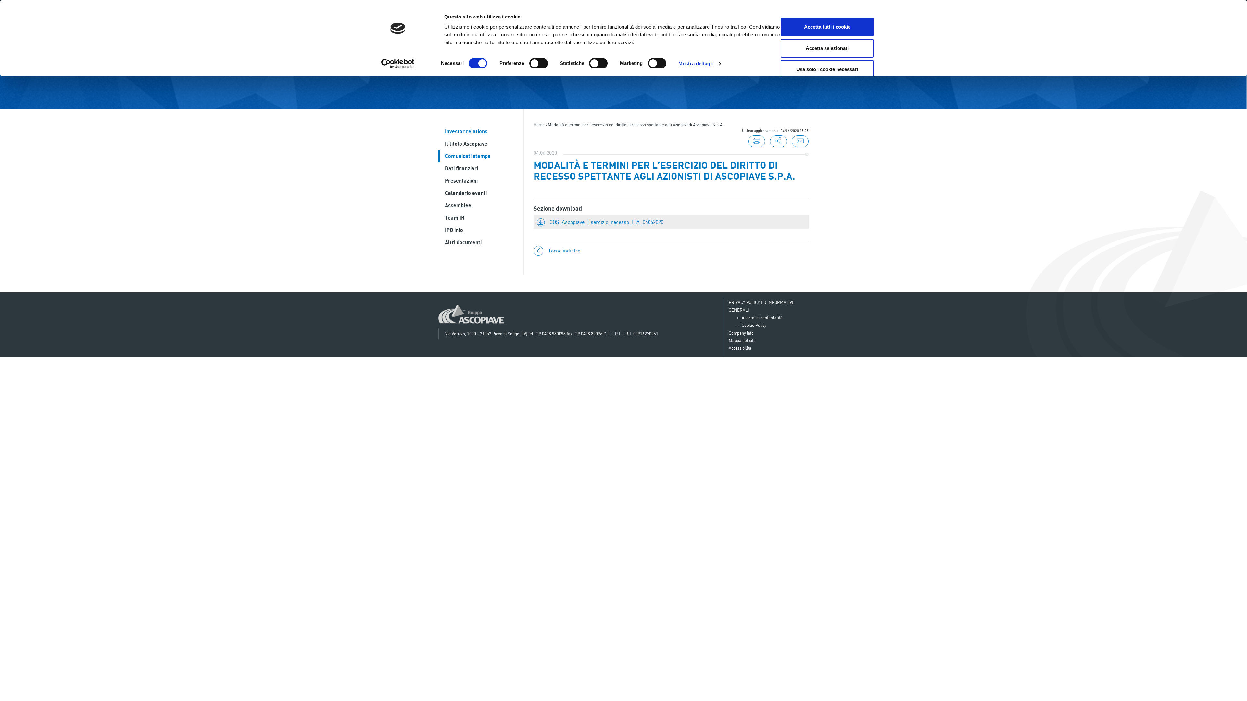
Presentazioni (461, 181)
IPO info (454, 230)
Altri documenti (463, 242)
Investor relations (466, 131)
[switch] (538, 63)
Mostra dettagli (695, 63)
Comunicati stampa (468, 156)
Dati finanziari (461, 168)
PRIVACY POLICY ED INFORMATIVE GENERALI (762, 306)
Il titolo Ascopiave (466, 144)
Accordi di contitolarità (762, 317)
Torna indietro (564, 250)
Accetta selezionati (827, 48)
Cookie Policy (754, 325)
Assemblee (458, 205)
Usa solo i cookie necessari (827, 69)
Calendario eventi (466, 193)
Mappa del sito (742, 340)
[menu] (778, 141)
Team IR (454, 218)
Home (539, 124)
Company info (741, 333)
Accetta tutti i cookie (827, 27)
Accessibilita (740, 347)
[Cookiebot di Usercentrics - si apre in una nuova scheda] (398, 63)
